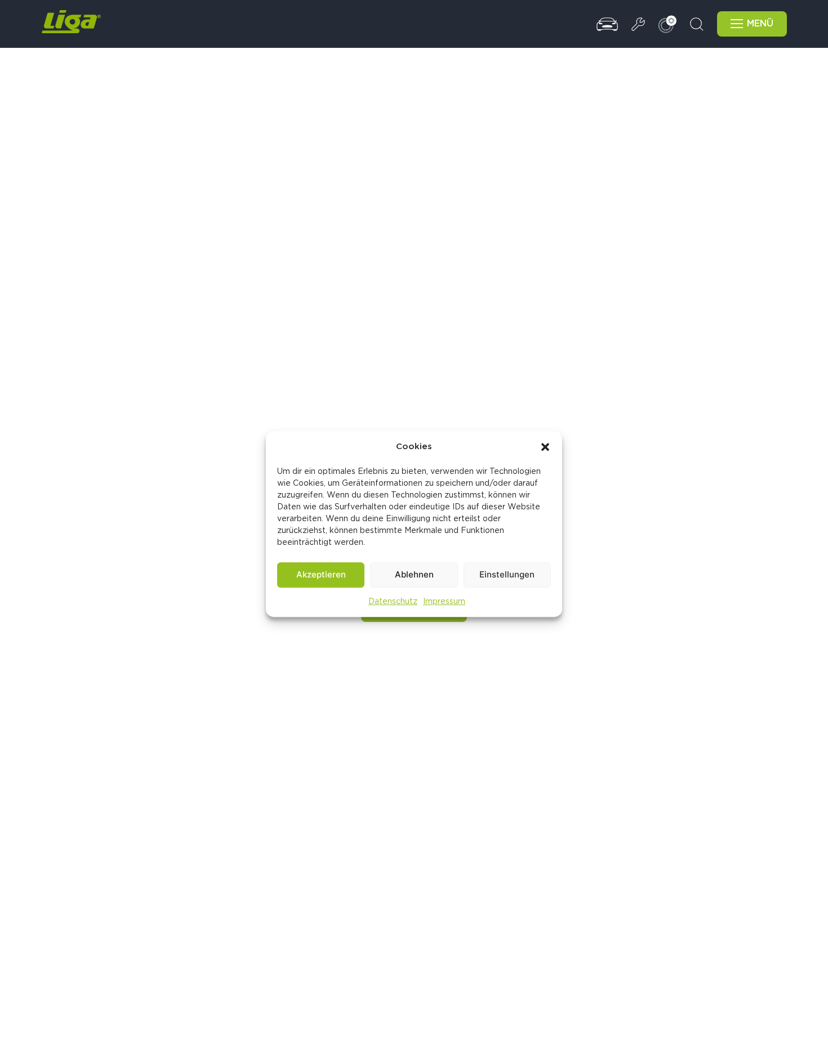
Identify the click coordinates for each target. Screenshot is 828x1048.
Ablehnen (414, 574)
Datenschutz (392, 601)
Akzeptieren (321, 574)
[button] (545, 447)
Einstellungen (507, 574)
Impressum (444, 601)
